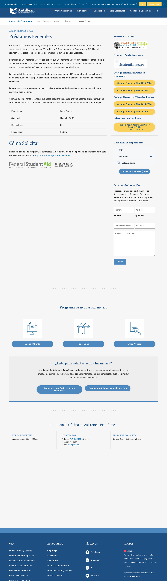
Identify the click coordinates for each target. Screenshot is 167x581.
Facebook (95, 552)
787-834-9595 (75, 439)
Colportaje (52, 550)
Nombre (117, 215)
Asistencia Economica (20, 21)
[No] (163, 4)
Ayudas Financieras (51, 21)
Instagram (95, 560)
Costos (68, 21)
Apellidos (139, 215)
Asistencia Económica (140, 11)
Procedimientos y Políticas (60, 570)
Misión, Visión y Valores (20, 550)
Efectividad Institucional (20, 570)
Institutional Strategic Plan (21, 555)
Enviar (120, 262)
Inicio (38, 21)
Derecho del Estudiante (58, 565)
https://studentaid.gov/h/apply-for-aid (53, 155)
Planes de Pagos (83, 21)
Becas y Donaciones (18, 575)
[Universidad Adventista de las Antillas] (22, 11)
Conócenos (99, 11)
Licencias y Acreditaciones (22, 560)
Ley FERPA (52, 560)
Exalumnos (52, 555)
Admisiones (82, 11)
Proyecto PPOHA (55, 575)
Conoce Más (154, 4)
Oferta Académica (63, 11)
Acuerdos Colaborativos (20, 565)
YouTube (95, 575)
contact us (136, 576)
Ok (142, 4)
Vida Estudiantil (117, 11)
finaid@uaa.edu (74, 445)
